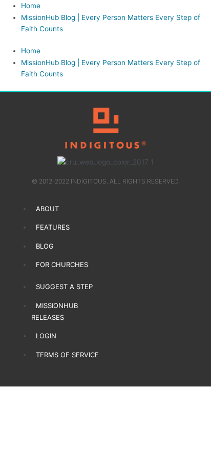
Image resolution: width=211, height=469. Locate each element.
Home (30, 6)
